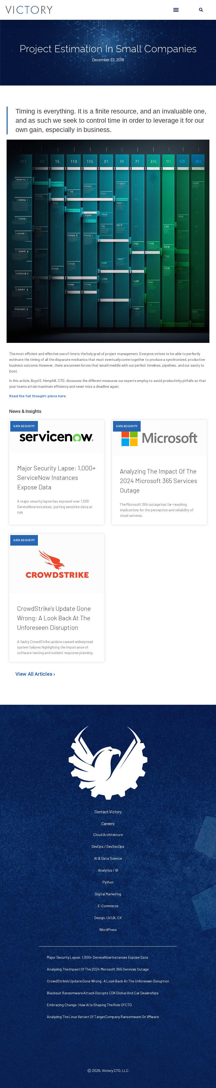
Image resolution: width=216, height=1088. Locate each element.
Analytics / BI (108, 870)
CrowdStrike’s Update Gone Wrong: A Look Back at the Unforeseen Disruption (54, 617)
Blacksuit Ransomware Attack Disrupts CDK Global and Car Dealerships (102, 993)
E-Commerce (108, 905)
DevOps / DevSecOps (108, 846)
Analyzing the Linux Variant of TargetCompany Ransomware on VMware (103, 1016)
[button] (175, 10)
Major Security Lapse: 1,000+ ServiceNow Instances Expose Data (56, 477)
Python (108, 882)
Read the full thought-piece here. (38, 396)
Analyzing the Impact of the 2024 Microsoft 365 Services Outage (158, 480)
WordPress (108, 929)
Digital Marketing (108, 894)
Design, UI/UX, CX (107, 917)
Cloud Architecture (107, 834)
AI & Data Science (108, 858)
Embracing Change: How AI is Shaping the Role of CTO (89, 1004)
